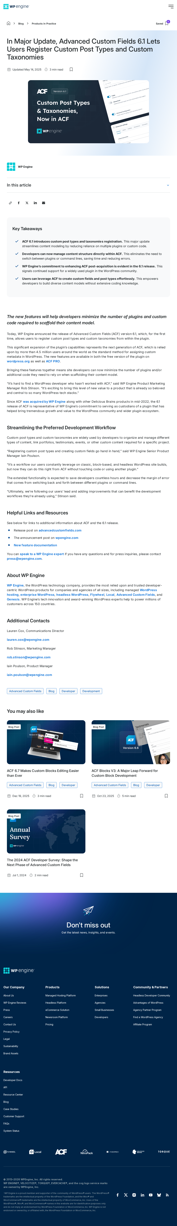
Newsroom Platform (56, 1017)
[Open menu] (171, 6)
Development (91, 691)
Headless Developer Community (151, 995)
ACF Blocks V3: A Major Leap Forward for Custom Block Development (125, 773)
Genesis (13, 599)
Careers (8, 1017)
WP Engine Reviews (14, 1002)
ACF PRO (53, 361)
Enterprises (101, 995)
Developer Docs (12, 1080)
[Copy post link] (10, 202)
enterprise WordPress (37, 594)
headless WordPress (72, 594)
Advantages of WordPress (148, 1002)
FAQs (6, 1123)
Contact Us (9, 1024)
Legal (6, 1038)
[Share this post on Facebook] (18, 202)
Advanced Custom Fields (136, 594)
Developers (101, 1017)
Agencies (100, 1002)
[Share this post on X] (27, 202)
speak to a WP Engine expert (42, 554)
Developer (68, 691)
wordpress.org (18, 361)
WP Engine (25, 166)
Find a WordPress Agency (148, 1017)
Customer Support (13, 1116)
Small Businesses (104, 1009)
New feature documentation (35, 545)
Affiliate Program (142, 1024)
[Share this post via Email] (43, 202)
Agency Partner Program (147, 1009)
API (5, 1087)
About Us (8, 995)
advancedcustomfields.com (60, 530)
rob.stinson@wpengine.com (29, 657)
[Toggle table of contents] (168, 185)
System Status (11, 1130)
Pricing (49, 1024)
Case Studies (10, 1109)
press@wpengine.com (24, 558)
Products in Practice (44, 23)
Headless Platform (55, 1002)
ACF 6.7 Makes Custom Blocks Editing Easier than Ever (43, 773)
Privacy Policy (11, 1031)
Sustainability (10, 1046)
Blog (21, 23)
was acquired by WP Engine (44, 401)
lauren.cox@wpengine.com (28, 639)
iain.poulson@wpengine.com (29, 675)
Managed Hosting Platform (60, 995)
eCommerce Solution (57, 1009)
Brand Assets (10, 1053)
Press (6, 1009)
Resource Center (13, 1094)
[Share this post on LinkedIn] (35, 202)
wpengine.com (66, 538)
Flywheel (97, 594)
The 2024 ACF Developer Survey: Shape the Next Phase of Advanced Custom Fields (42, 862)
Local (110, 594)
